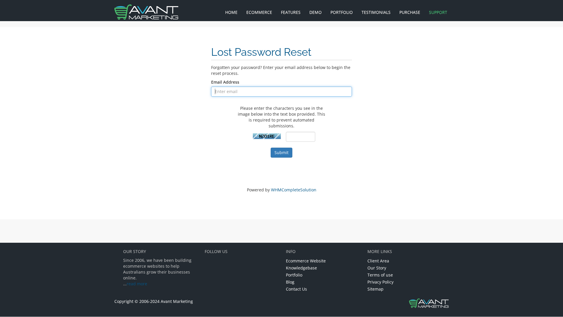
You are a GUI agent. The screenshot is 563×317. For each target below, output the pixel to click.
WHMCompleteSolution (293, 190)
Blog (290, 282)
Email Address (225, 82)
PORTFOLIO (341, 12)
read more (137, 283)
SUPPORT (438, 12)
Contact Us (296, 289)
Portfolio (294, 275)
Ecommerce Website (306, 261)
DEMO (315, 12)
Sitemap (375, 289)
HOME (231, 12)
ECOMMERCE (259, 12)
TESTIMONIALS (376, 12)
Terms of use (380, 275)
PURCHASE (409, 12)
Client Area (378, 261)
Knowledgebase (301, 268)
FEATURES (291, 12)
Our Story (376, 268)
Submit (281, 152)
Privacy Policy (380, 282)
